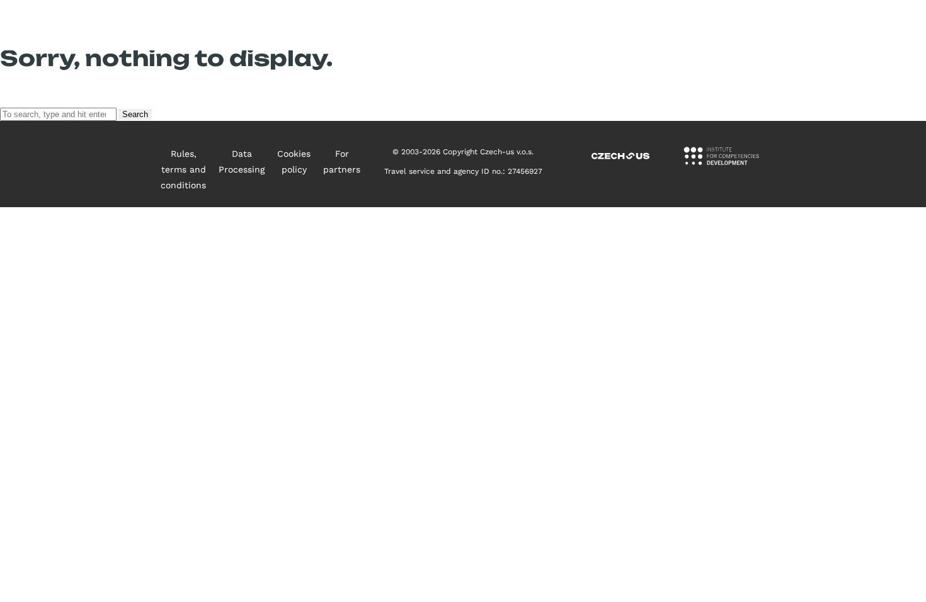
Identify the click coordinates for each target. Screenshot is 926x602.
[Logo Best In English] (92, 25)
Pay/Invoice (859, 25)
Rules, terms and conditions (183, 169)
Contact (717, 25)
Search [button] (135, 114)
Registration (784, 25)
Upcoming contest (416, 25)
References (651, 25)
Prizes (589, 25)
